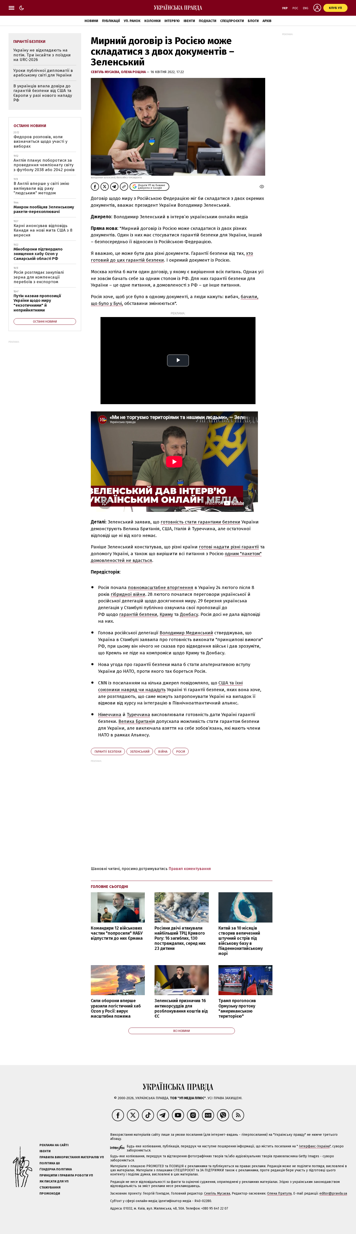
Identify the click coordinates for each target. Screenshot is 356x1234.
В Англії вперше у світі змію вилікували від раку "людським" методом (41, 188)
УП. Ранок (132, 21)
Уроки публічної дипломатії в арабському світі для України (43, 73)
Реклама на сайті (54, 1145)
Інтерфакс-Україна (314, 1146)
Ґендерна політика (55, 1169)
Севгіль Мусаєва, (106, 72)
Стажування (50, 1187)
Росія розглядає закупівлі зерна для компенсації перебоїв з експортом (39, 277)
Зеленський (139, 751)
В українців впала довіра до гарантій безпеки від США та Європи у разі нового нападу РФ (42, 93)
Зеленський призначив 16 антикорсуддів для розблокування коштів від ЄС (181, 1008)
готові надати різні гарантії (229, 547)
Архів (267, 21)
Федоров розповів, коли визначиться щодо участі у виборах (40, 141)
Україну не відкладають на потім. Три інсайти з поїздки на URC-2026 (42, 55)
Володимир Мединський (186, 633)
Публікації (111, 21)
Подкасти (207, 21)
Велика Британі (135, 721)
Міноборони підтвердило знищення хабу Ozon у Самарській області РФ (38, 254)
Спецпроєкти (232, 21)
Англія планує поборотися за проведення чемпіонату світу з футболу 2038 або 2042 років (44, 165)
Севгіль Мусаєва (217, 1193)
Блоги (253, 21)
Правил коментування (190, 868)
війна (162, 751)
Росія (180, 751)
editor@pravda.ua (333, 1193)
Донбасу (189, 614)
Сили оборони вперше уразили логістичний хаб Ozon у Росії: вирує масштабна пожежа (116, 1008)
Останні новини (30, 125)
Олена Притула (279, 1193)
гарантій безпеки (138, 614)
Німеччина (109, 714)
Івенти (189, 21)
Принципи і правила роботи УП (66, 1175)
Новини (91, 21)
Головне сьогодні (109, 886)
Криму (166, 614)
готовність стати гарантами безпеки (200, 522)
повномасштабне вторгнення (160, 587)
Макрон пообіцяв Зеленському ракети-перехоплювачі (44, 209)
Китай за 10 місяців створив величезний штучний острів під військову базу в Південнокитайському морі (240, 941)
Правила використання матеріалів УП (71, 1157)
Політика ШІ (49, 1163)
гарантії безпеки (107, 751)
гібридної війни (128, 594)
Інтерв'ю (172, 21)
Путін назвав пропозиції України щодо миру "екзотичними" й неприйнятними (37, 303)
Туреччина (138, 714)
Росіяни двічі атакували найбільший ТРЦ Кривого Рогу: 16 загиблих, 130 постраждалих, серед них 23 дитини (180, 938)
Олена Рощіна (134, 72)
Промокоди (49, 1193)
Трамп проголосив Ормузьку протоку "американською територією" (237, 1008)
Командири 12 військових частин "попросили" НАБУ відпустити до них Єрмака (117, 933)
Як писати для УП (54, 1181)
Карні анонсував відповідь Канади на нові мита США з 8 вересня (43, 230)
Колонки (152, 21)
